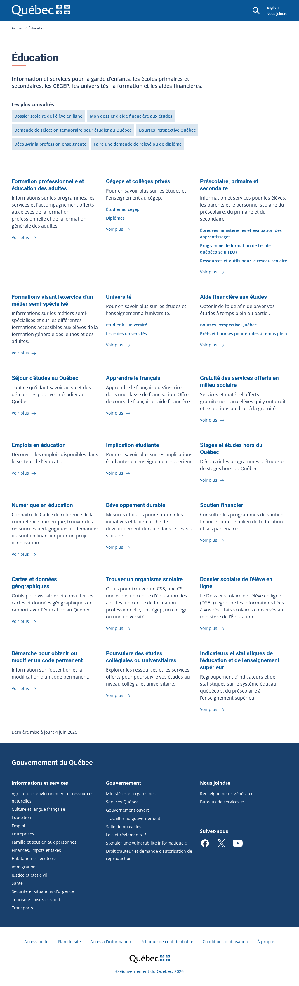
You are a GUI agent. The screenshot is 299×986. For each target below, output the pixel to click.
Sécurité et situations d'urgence (43, 891)
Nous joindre (277, 13)
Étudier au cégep (123, 209)
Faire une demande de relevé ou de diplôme (138, 144)
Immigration (24, 867)
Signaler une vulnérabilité (145, 843)
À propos (266, 941)
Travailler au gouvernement (133, 818)
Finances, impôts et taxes (36, 850)
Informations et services (40, 783)
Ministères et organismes (131, 793)
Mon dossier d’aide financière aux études (131, 116)
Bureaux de (219, 802)
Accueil (17, 28)
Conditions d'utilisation (225, 941)
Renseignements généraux (226, 793)
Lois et (124, 835)
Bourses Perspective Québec (167, 130)
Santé (17, 883)
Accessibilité (36, 941)
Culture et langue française (38, 809)
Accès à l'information (110, 941)
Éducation (21, 817)
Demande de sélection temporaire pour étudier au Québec (72, 130)
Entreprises (23, 834)
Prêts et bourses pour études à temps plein (243, 333)
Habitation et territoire (34, 858)
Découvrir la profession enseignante (50, 144)
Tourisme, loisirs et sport (36, 899)
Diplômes (115, 218)
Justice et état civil (29, 875)
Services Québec (122, 802)
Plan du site (69, 941)
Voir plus (21, 237)
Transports (22, 907)
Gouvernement (123, 783)
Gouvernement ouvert (127, 810)
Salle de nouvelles (123, 826)
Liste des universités (126, 333)
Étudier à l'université (126, 325)
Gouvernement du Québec (52, 762)
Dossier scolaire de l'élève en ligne (48, 116)
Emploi (18, 825)
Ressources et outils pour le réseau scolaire (243, 260)
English (273, 7)
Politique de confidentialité (166, 941)
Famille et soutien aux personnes (44, 842)
